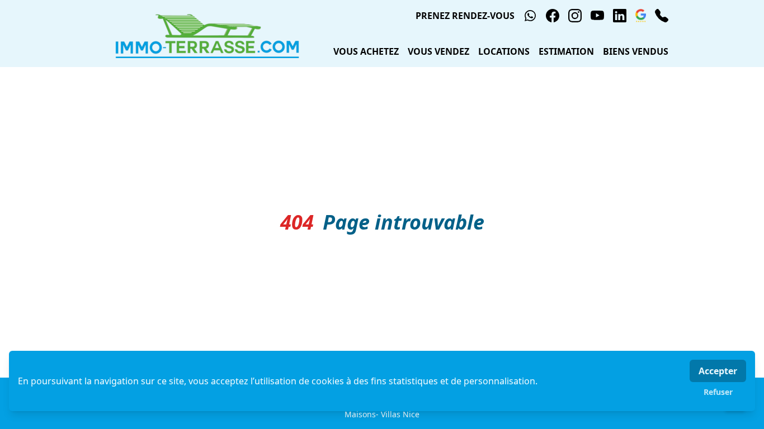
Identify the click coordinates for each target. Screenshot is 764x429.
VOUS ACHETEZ (366, 51)
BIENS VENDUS (635, 51)
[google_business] (640, 15)
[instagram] (575, 15)
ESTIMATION (566, 51)
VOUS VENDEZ (438, 51)
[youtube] (597, 15)
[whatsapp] (530, 15)
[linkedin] (619, 15)
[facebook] (552, 15)
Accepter (718, 371)
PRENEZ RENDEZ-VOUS (465, 15)
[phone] (661, 15)
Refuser (718, 392)
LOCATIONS (504, 51)
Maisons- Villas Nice (382, 414)
